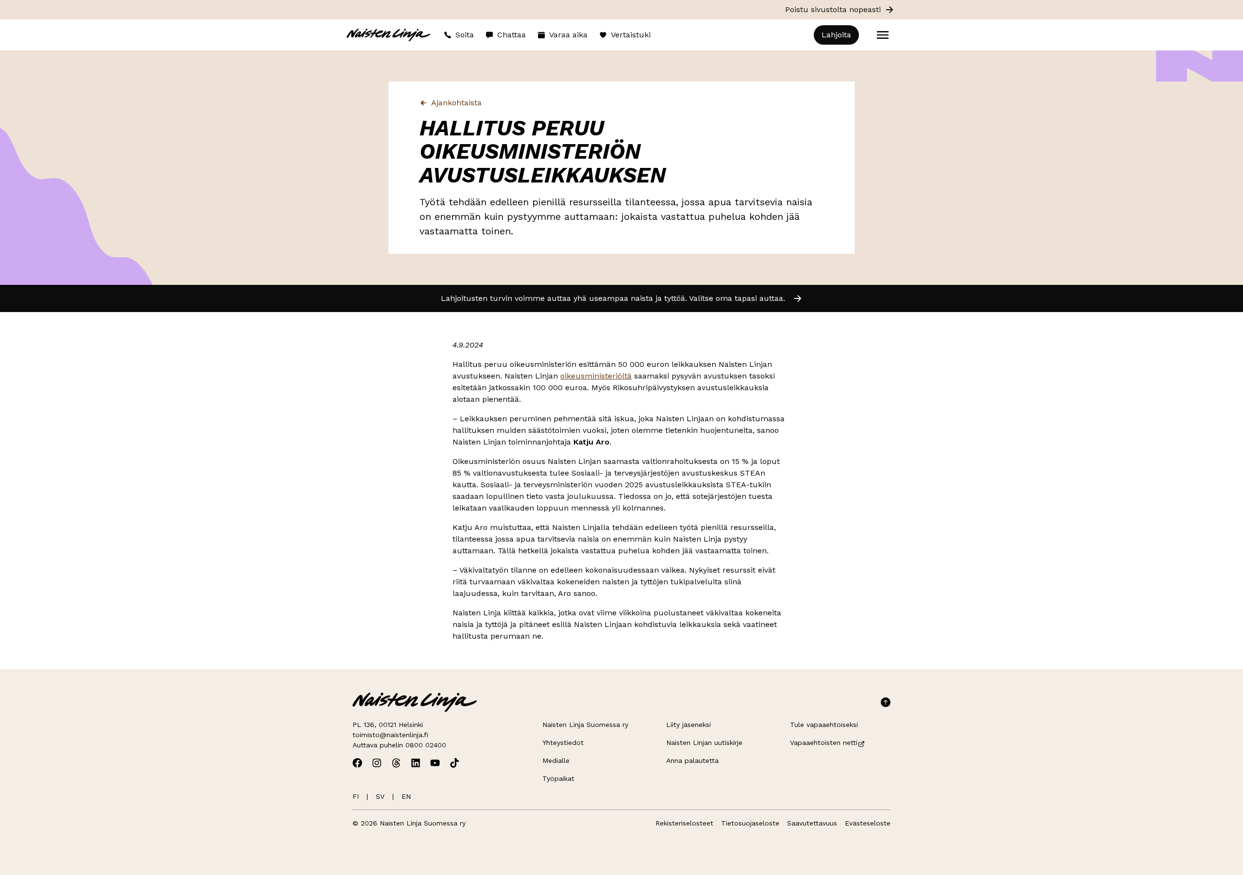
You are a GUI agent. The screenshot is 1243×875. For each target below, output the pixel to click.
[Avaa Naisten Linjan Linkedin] (415, 763)
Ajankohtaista (456, 102)
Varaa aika (568, 34)
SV (380, 796)
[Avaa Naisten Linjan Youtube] (435, 763)
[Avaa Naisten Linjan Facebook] (357, 763)
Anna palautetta (692, 760)
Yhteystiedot (563, 742)
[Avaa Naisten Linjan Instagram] (377, 763)
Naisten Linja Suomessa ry (585, 724)
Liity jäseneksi (688, 724)
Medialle (556, 760)
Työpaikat (558, 778)
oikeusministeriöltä (596, 375)
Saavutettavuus (812, 823)
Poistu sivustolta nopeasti (833, 9)
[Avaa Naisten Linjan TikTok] (454, 763)
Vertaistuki (631, 34)
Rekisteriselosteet (684, 823)
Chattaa (511, 34)
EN (406, 796)
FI (356, 796)
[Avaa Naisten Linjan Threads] (396, 763)
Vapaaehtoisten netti (823, 742)
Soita (464, 34)
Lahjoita (836, 34)
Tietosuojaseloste (750, 823)
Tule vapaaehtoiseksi (824, 724)
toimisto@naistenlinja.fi (390, 735)
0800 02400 (425, 745)
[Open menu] (882, 35)
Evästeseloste (867, 823)
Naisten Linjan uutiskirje (704, 742)
